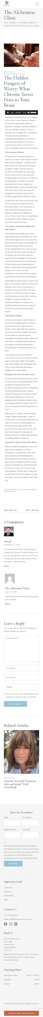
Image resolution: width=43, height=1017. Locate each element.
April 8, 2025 (9, 72)
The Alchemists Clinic (15, 74)
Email (6, 817)
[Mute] (28, 112)
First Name (26, 817)
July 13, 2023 (9, 778)
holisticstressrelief (27, 489)
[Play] (8, 112)
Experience (8, 892)
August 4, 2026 (11, 592)
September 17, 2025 (12, 544)
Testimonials (8, 895)
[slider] (33, 112)
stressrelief (9, 491)
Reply (6, 566)
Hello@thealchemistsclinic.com (20, 919)
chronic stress (10, 489)
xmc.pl (7, 541)
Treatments (8, 887)
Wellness (13, 22)
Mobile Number (10, 829)
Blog (5, 899)
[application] (21, 112)
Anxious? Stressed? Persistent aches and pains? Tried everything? (20, 784)
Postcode (26, 829)
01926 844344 (12, 915)
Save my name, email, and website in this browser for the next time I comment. (22, 695)
